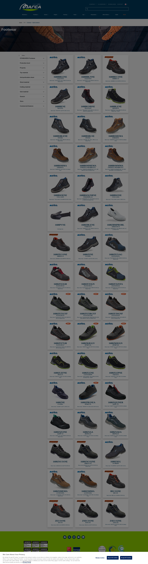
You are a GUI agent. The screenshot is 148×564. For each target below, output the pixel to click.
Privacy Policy (27, 562)
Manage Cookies (100, 557)
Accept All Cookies (126, 557)
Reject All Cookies (113, 557)
